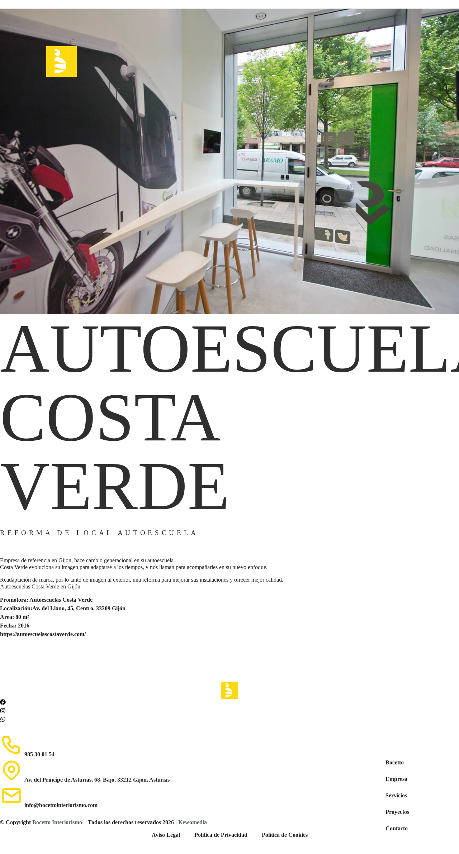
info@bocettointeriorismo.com (61, 805)
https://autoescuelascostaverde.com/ (43, 634)
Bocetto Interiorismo (57, 822)
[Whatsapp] (3, 719)
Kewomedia (192, 822)
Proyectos (397, 812)
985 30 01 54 (39, 754)
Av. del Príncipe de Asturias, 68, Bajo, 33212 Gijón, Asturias (97, 780)
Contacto (396, 828)
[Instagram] (3, 711)
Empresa (396, 779)
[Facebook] (3, 702)
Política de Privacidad (220, 835)
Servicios (396, 795)
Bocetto (394, 762)
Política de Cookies (285, 835)
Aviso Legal (166, 835)
